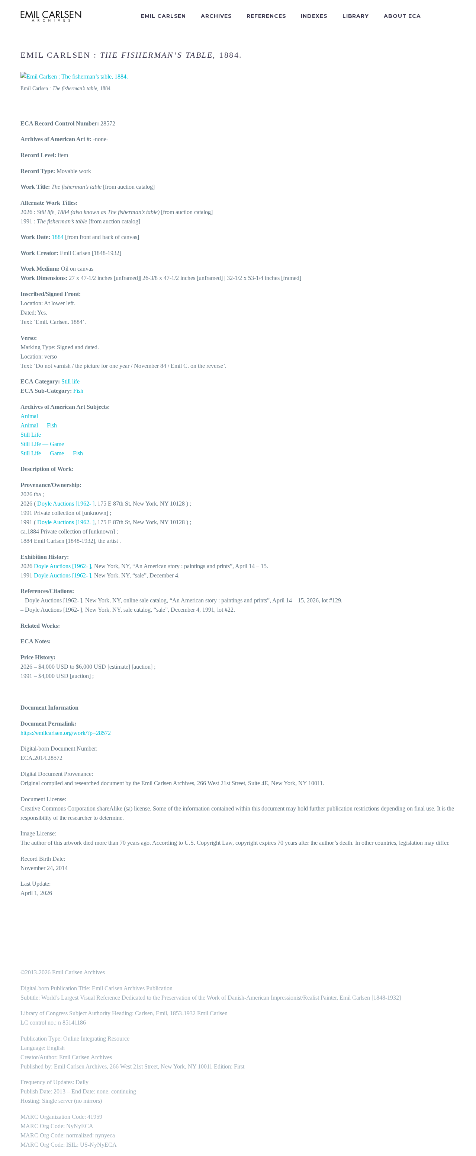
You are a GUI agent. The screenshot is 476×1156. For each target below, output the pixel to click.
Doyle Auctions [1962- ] (65, 503)
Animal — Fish (38, 425)
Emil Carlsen (163, 16)
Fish (78, 391)
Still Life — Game (42, 444)
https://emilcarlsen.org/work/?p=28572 (65, 733)
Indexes (314, 16)
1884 (58, 237)
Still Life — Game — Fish (51, 453)
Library (355, 16)
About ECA (402, 16)
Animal (29, 416)
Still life (70, 381)
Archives (216, 16)
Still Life (30, 434)
